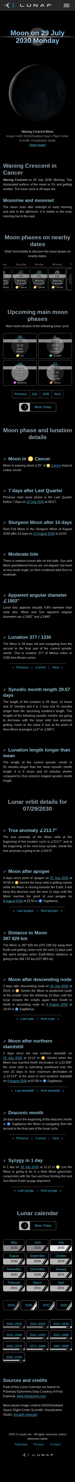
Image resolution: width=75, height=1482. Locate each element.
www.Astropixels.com (31, 1396)
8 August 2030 (57, 1004)
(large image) (37, 144)
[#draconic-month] (5, 1112)
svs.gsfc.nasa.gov (25, 1414)
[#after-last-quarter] (5, 490)
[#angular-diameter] (5, 595)
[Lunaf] (29, 5)
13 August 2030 (44, 533)
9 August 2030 (13, 901)
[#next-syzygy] (5, 1160)
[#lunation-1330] (5, 637)
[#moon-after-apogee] (5, 871)
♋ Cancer (53, 465)
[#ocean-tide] (5, 554)
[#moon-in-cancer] (5, 458)
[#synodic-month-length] (5, 689)
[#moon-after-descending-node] (5, 979)
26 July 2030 (59, 986)
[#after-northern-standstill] (5, 1040)
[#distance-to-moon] (5, 932)
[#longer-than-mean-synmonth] (5, 749)
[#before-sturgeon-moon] (5, 522)
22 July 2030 (35, 501)
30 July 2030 (30, 1167)
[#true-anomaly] (5, 830)
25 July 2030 (59, 878)
